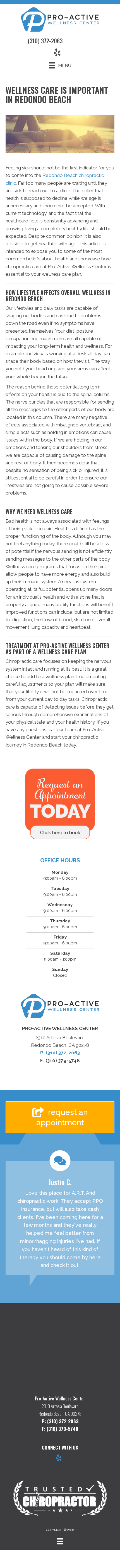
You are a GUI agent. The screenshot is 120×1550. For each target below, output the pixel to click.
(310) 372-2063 (45, 41)
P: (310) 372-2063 (60, 1052)
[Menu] (60, 1541)
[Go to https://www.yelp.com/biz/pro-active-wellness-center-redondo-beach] (58, 1458)
